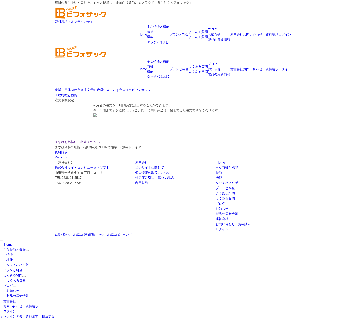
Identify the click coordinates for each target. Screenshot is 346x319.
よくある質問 (198, 37)
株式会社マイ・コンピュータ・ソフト (82, 167)
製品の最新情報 (219, 39)
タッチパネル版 (158, 42)
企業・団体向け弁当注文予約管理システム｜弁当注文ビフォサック (94, 234)
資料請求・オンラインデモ (74, 21)
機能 (150, 37)
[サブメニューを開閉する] (27, 250)
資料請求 (61, 152)
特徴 (150, 32)
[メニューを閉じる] (1, 240)
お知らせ (214, 34)
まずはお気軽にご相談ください (77, 142)
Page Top (61, 157)
